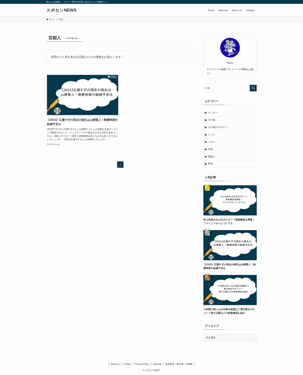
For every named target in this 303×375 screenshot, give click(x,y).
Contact (127, 364)
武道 (210, 149)
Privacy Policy (142, 364)
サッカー (213, 112)
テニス (211, 134)
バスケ (211, 141)
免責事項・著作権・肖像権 (179, 364)
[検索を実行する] (253, 88)
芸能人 (211, 156)
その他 (211, 119)
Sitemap (157, 364)
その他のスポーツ (217, 127)
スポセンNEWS (61, 10)
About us (115, 364)
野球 (210, 163)
